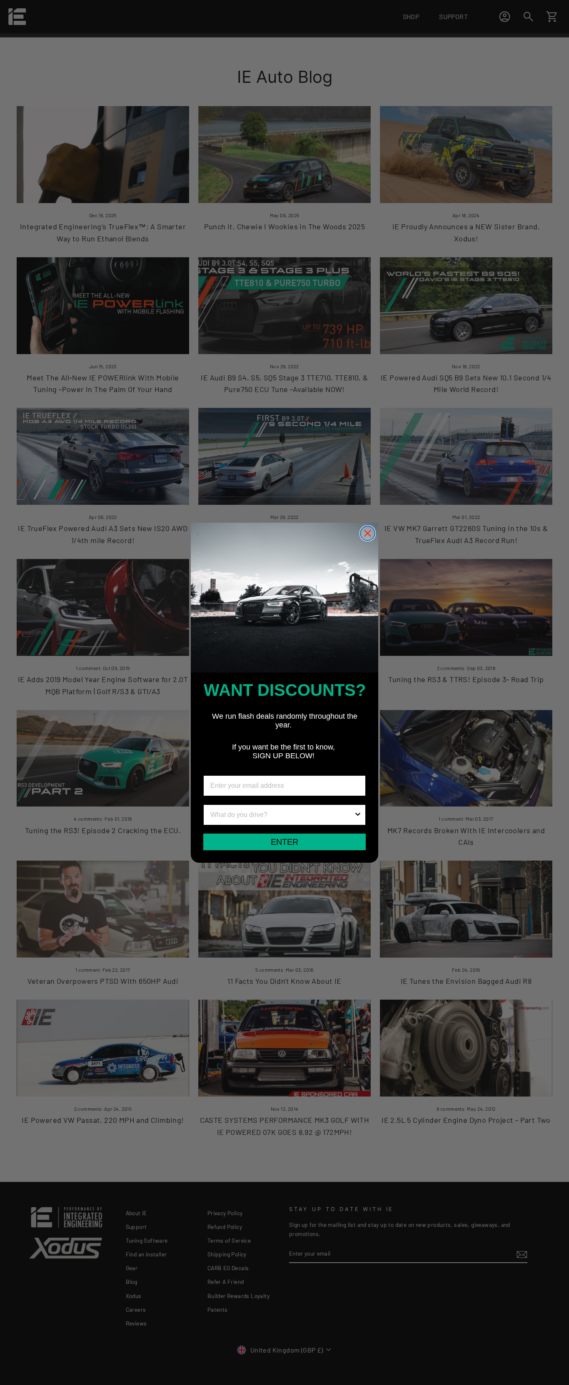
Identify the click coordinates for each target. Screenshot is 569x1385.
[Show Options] (358, 815)
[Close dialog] (367, 533)
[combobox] (282, 815)
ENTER (284, 841)
